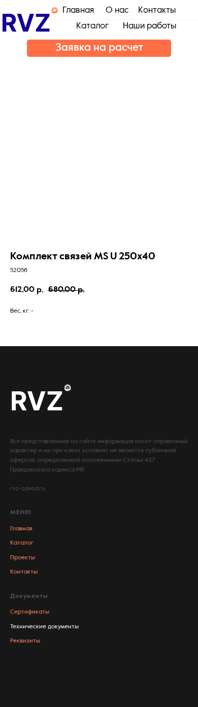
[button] (99, 48)
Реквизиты (25, 641)
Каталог (22, 543)
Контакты (24, 572)
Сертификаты (29, 612)
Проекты (22, 558)
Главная (21, 529)
